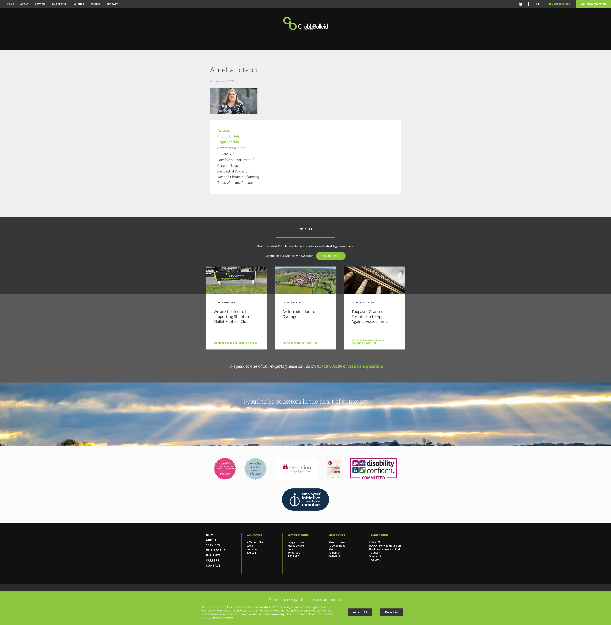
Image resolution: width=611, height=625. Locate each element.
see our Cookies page (272, 614)
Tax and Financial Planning (238, 177)
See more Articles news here (299, 343)
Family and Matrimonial (235, 160)
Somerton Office (298, 535)
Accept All (360, 612)
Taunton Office (379, 535)
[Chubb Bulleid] (305, 26)
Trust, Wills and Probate (235, 182)
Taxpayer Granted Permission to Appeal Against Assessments (370, 316)
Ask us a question (593, 4)
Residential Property (232, 171)
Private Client (227, 154)
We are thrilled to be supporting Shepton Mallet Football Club (231, 316)
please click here (222, 617)
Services (40, 4)
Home (10, 4)
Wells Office (254, 535)
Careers (95, 4)
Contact (112, 4)
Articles (223, 130)
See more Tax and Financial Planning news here (368, 341)
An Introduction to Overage (298, 314)
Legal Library (228, 142)
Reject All (391, 612)
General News (227, 165)
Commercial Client (231, 148)
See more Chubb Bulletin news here (235, 343)
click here (331, 255)
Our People (59, 4)
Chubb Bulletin (229, 136)
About (24, 4)
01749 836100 (329, 366)
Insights (78, 4)
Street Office (336, 535)
